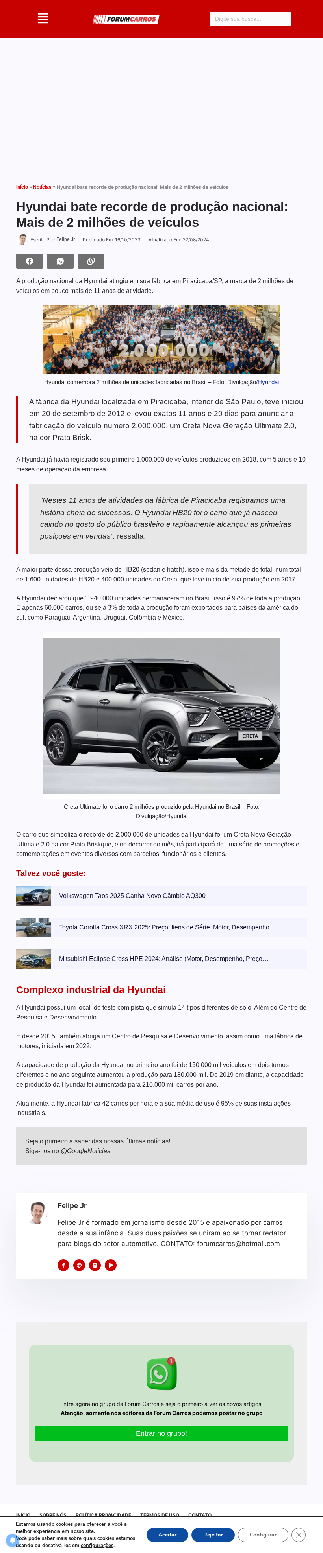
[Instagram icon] (95, 1265)
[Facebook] (29, 261)
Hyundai (268, 382)
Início (22, 187)
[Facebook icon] (63, 1265)
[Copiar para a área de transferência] (91, 261)
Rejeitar (213, 1534)
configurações (97, 1545)
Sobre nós (53, 1515)
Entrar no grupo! (161, 1433)
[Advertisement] (161, 105)
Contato (200, 1515)
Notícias (42, 187)
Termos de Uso (159, 1515)
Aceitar (167, 1534)
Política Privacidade (103, 1515)
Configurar (263, 1534)
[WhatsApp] (60, 261)
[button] (43, 19)
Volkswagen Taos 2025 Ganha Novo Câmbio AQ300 (132, 895)
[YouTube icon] (111, 1265)
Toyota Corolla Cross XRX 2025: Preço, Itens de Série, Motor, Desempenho (164, 927)
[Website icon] (79, 1265)
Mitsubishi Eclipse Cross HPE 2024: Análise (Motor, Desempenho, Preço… (164, 958)
